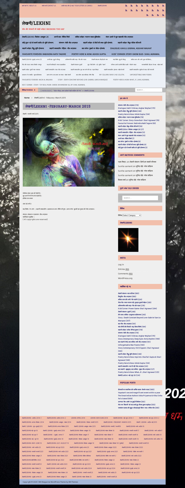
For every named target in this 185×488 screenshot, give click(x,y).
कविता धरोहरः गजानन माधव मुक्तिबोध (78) (131, 117)
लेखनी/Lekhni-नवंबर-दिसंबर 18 (103, 439)
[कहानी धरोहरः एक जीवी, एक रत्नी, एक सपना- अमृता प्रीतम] (158, 5)
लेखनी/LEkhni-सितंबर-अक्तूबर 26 (35, 37)
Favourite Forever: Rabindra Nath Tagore (44, 54)
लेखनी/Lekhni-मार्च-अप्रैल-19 (153, 439)
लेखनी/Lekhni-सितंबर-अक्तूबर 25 (57, 477)
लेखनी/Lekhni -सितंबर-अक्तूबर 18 (79, 439)
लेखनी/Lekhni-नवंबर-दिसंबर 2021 (57, 456)
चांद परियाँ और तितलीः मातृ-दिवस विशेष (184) (132, 327)
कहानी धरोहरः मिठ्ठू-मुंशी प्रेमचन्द (33, 48)
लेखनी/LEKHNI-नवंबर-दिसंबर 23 (31, 468)
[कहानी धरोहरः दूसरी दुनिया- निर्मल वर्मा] (126, 10)
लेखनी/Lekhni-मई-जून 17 (30, 435)
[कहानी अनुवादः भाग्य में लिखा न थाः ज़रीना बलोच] (147, 15)
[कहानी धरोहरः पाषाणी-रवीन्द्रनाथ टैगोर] (131, 10)
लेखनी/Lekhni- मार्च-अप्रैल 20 (31, 447)
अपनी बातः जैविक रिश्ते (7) (126, 138)
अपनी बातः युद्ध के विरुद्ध (53, 59)
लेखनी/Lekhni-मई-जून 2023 (82, 464)
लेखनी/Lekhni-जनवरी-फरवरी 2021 (32, 452)
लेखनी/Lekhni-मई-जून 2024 (106, 468)
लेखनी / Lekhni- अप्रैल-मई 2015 (147, 422)
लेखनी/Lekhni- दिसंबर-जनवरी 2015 (87, 422)
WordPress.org (125, 278)
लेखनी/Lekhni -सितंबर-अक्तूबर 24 (32, 473)
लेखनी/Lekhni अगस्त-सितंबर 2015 (58, 426)
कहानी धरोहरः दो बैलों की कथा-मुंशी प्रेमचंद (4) (132, 145)
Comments (125, 273)
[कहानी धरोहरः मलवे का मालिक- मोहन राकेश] (142, 10)
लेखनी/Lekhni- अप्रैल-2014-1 (32, 418)
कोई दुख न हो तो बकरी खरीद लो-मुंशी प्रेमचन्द (37, 42)
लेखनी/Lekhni (102, 6)
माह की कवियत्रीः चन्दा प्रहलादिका (56, 65)
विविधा (120, 215)
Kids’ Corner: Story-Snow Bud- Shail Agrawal (136, 54)
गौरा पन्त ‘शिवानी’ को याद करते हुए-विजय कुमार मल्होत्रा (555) (136, 405)
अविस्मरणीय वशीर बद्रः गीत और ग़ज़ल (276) (131, 306)
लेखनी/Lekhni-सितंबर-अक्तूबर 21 (32, 456)
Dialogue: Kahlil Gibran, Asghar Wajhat (131, 48)
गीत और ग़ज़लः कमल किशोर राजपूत (31, 65)
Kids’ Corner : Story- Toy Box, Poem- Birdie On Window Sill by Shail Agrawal (53, 85)
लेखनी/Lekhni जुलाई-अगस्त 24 (130, 468)
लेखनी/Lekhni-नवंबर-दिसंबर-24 (58, 473)
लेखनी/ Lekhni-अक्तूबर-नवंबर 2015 (85, 426)
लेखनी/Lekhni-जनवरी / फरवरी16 (111, 426)
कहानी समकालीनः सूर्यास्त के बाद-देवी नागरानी (142, 70)
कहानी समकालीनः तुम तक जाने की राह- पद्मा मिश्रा (84, 70)
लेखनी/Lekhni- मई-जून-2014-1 (123, 418)
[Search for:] (148, 90)
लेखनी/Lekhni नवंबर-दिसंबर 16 (105, 431)
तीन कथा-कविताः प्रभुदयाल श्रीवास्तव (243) (132, 315)
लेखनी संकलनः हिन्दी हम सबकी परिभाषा (143, 162)
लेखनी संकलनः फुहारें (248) (126, 312)
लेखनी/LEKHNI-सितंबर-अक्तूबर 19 (84, 443)
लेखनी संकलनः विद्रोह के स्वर (100, 59)
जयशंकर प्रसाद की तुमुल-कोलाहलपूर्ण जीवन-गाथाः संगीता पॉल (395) (138, 408)
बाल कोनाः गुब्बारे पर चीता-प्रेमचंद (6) (129, 141)
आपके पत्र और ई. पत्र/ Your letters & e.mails (76, 6)
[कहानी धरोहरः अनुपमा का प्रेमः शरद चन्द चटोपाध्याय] (152, 15)
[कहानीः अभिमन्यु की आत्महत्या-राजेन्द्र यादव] (131, 5)
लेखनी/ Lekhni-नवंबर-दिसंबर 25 (81, 477)
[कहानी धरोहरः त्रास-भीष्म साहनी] (152, 5)
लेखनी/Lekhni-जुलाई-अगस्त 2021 (107, 452)
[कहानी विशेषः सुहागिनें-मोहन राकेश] (136, 5)
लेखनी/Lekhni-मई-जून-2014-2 (149, 418)
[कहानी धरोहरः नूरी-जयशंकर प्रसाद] (126, 5)
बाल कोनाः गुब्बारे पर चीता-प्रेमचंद (93, 48)
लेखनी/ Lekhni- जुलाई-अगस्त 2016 (54, 431)
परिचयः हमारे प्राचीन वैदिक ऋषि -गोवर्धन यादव (123, 65)
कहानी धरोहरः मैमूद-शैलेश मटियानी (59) (130, 126)
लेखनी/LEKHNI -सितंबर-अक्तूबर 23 (130, 464)
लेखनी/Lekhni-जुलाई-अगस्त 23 (105, 464)
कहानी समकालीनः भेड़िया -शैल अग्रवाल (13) (131, 132)
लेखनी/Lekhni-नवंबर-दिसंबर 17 (103, 435)
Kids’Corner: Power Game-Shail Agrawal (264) (137, 309)
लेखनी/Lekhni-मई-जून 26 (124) (129, 375)
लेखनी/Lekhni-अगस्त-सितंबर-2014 (33, 422)
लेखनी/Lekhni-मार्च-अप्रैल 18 (152, 435)
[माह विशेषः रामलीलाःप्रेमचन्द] (147, 10)
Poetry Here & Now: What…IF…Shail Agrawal (131, 80)
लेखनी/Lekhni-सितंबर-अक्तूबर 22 (105, 460)
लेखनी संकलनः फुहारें (76, 65)
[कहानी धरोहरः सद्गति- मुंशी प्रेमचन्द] (152, 10)
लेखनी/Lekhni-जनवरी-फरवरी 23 (32, 464)
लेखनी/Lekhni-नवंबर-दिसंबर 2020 (132, 447)
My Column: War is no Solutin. (111, 75)
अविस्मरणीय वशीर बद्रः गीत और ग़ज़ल (75, 59)
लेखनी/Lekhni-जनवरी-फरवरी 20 (139, 443)
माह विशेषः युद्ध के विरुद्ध (119, 59)
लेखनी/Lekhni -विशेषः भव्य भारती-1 (133, 452)
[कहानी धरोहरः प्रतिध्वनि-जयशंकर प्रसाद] (142, 5)
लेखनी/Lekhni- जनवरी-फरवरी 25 (83, 473)
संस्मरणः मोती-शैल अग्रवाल (68, 42)
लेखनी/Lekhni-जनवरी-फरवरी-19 (129, 439)
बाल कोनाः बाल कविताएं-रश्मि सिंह (85, 75)
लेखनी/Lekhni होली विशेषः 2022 (31, 460)
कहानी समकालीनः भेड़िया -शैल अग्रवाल (62, 48)
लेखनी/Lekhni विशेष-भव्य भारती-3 (79, 460)
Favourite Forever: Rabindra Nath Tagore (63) (137, 123)
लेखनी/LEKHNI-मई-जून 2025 (131, 473)
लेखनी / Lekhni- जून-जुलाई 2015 (32, 426)
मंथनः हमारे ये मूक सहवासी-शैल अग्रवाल (119, 37)
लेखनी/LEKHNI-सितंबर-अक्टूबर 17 (79, 435)
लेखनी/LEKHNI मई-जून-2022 (55, 460)
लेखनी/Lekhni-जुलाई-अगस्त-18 (53, 439)
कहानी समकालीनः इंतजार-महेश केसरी (114, 70)
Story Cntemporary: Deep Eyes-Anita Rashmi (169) (139, 339)
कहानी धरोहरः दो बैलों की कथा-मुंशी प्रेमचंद (97, 42)
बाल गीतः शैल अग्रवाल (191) (127, 324)
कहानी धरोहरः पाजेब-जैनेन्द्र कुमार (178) (130, 330)
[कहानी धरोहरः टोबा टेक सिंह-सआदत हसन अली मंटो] (163, 5)
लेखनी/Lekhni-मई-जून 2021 (83, 452)
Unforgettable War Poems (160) (131, 345)
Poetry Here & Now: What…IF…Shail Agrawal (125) (138, 372)
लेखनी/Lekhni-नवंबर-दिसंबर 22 (129, 460)
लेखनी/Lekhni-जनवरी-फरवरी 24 (56, 468)
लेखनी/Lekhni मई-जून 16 (30, 431)
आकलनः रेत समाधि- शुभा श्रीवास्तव (31, 75)
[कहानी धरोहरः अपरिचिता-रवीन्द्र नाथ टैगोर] (158, 15)
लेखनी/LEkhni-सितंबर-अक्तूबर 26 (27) (131, 129)
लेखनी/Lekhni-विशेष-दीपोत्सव (82, 456)
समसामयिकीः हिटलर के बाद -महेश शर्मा (152, 65)
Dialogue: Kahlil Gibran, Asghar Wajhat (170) (136, 108)
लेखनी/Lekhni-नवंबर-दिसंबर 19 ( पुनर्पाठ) (111, 443)
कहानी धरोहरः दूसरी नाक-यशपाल (31, 70)
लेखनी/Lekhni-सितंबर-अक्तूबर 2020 (105, 447)
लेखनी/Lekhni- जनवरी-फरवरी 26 (107, 477)
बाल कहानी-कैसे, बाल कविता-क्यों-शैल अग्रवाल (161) (134, 342)
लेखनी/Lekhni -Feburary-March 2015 (117, 422)
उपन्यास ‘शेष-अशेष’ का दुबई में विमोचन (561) (131, 402)
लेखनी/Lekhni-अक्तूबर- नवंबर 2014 (60, 422)
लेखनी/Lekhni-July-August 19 (58, 443)
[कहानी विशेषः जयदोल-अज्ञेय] (163, 15)
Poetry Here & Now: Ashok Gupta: (89, 54)
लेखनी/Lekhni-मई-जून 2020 (55, 447)
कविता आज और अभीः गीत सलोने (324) (130, 299)
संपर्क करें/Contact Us (49, 6)
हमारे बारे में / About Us (29, 6)
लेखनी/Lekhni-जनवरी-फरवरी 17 (129, 431)
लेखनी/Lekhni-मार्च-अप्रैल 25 (107, 473)
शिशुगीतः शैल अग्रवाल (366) (127, 296)
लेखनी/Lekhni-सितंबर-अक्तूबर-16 (80, 431)
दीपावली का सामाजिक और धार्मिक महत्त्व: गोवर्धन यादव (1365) (136, 389)
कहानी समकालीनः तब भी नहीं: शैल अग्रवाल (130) (133, 366)
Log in (121, 264)
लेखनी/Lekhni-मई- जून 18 (30, 439)
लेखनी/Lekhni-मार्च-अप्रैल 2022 (131, 456)
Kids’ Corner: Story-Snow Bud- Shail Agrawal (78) (138, 120)
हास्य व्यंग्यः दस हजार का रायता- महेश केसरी (59, 75)
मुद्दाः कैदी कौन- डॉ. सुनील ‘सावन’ (97, 65)
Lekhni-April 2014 (78, 418)
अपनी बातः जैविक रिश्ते (62, 37)
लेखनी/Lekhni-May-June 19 (32, 443)
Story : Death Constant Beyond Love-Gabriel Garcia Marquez (83, 80)
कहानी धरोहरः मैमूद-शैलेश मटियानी (129, 42)
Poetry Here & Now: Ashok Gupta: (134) (134, 114)
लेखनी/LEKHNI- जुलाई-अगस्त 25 (31, 477)
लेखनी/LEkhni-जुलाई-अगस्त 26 (32, 59)
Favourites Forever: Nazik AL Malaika (37, 80)
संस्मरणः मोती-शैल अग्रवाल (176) (128, 105)
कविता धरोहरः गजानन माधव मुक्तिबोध (87, 37)
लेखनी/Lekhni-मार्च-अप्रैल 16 (135, 426)
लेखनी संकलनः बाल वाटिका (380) (128, 293)
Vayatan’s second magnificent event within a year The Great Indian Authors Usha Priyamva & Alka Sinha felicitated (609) (140, 396)
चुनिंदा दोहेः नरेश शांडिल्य (144, 166)
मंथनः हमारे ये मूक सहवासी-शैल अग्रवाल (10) (131, 135)
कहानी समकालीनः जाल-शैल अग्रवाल (55, 70)
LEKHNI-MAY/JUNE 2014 (99, 418)
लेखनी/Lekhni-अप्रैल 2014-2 (56, 418)
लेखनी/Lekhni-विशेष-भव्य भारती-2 (106, 456)
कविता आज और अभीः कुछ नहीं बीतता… (141, 59)
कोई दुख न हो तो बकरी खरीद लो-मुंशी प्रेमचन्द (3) (132, 148)
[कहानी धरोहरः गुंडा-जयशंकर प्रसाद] (163, 10)
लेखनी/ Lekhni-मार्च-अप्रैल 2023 (57, 464)
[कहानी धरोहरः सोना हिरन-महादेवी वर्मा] (158, 10)
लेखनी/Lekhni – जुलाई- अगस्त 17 (53, 435)
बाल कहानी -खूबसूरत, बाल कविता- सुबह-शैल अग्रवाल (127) (136, 369)
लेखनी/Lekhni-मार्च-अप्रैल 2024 (82, 468)
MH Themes (73, 482)
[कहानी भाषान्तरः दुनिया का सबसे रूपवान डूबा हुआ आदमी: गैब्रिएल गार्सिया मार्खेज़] (147, 5)
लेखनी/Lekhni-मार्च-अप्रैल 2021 (59, 452)
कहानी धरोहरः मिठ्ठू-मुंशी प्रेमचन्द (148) (130, 111)
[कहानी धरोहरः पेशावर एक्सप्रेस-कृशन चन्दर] (136, 10)
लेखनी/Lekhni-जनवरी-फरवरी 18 (128, 435)
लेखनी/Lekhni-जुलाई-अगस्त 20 (79, 447)
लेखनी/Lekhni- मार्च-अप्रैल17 (153, 431)
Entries (123, 269)
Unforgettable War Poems (141, 75)
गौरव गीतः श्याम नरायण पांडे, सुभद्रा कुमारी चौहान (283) (134, 302)
